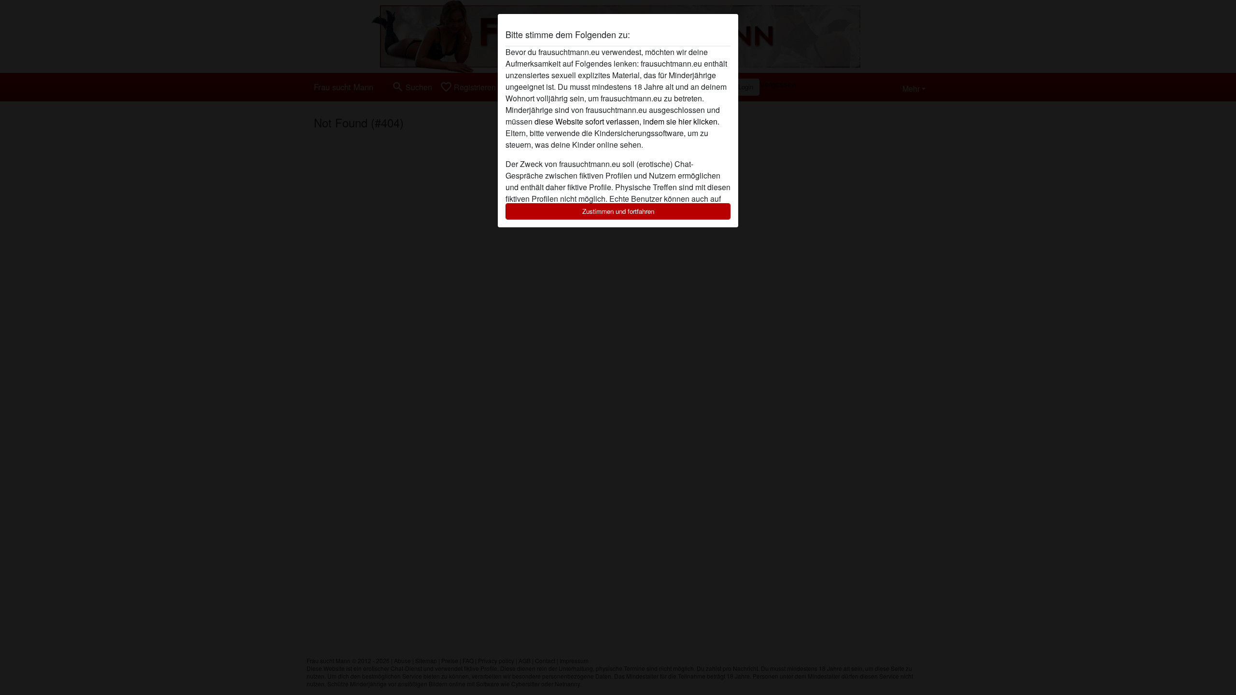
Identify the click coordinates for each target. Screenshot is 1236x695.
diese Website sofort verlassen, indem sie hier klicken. (626, 121)
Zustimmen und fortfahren (618, 211)
